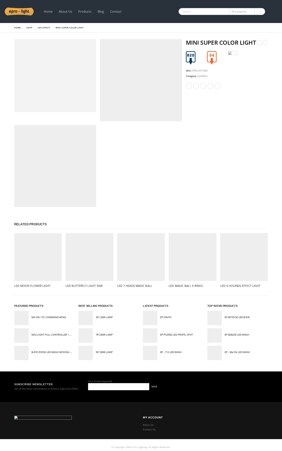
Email (217, 86)
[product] (38, 257)
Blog (101, 11)
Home (48, 11)
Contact (115, 11)
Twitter (196, 86)
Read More (55, 239)
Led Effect (202, 76)
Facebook (189, 86)
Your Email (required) (100, 381)
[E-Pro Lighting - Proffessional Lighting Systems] (19, 11)
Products (85, 11)
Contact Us (149, 429)
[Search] (259, 11)
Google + (210, 86)
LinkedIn (203, 86)
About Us (65, 11)
